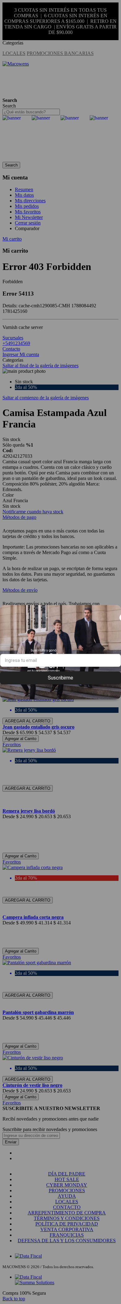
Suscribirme (60, 678)
